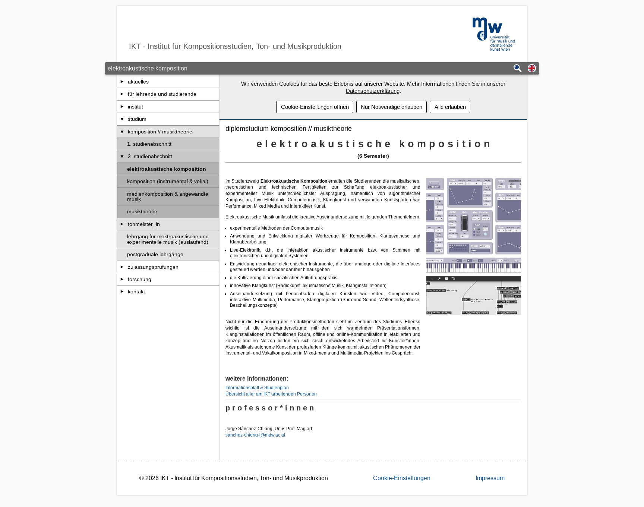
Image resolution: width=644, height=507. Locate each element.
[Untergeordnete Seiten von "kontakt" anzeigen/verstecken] (122, 291)
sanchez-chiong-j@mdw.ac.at (255, 435)
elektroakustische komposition (166, 169)
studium (137, 119)
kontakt (136, 292)
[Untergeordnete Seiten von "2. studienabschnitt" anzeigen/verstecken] (122, 156)
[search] (518, 68)
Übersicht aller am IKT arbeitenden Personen (271, 394)
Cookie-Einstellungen (401, 478)
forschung (139, 279)
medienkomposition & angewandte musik (167, 196)
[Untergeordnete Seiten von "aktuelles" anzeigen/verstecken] (122, 82)
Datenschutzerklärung (373, 91)
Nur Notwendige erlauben (391, 107)
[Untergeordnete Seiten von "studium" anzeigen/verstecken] (122, 119)
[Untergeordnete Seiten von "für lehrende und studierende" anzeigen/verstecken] (122, 94)
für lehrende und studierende (162, 94)
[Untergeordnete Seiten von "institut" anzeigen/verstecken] (122, 107)
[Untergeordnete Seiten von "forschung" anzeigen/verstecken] (122, 279)
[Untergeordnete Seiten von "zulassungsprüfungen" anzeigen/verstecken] (122, 267)
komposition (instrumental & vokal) (167, 181)
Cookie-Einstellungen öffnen (315, 107)
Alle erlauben (450, 107)
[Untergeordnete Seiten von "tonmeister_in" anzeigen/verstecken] (122, 224)
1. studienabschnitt (149, 144)
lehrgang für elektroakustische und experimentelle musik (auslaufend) (168, 239)
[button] (532, 68)
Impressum (490, 478)
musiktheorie (142, 211)
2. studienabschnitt (150, 156)
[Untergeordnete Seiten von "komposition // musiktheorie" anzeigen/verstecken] (122, 132)
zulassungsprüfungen (153, 267)
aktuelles (138, 82)
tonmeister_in (144, 224)
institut (135, 107)
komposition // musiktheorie (160, 132)
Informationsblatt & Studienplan (257, 387)
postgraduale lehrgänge (155, 254)
